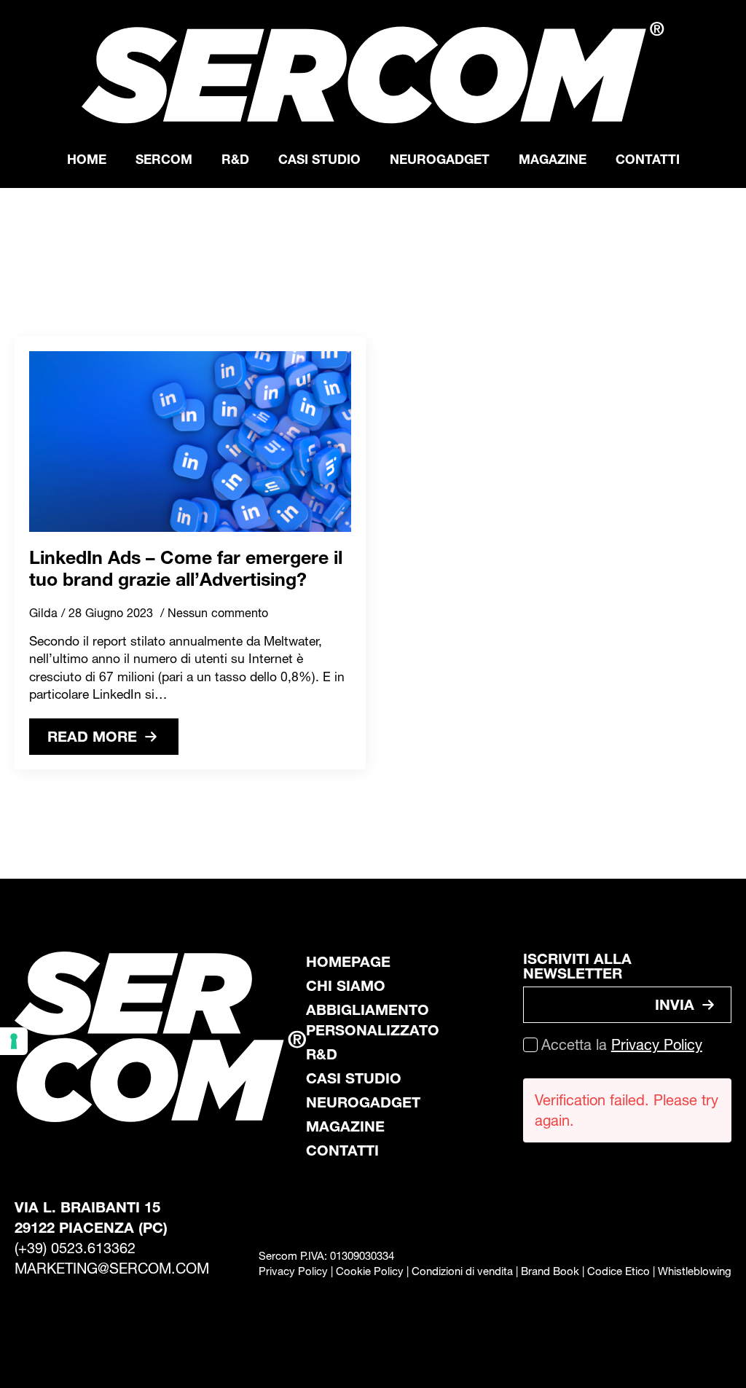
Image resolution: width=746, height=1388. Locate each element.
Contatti (648, 159)
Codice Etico (618, 1271)
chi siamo (345, 986)
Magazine (552, 159)
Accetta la (621, 1045)
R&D (235, 159)
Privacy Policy (656, 1045)
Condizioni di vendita (462, 1271)
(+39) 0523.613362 (75, 1248)
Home (86, 159)
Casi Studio (319, 159)
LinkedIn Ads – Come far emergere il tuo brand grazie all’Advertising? (185, 568)
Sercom (164, 159)
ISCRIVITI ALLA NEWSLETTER (577, 966)
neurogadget (363, 1102)
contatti (342, 1150)
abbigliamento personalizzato (372, 1020)
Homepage (348, 962)
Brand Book (550, 1271)
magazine (345, 1126)
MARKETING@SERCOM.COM (112, 1268)
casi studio (353, 1078)
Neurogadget (440, 159)
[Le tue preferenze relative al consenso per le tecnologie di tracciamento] (14, 1041)
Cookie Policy (370, 1271)
